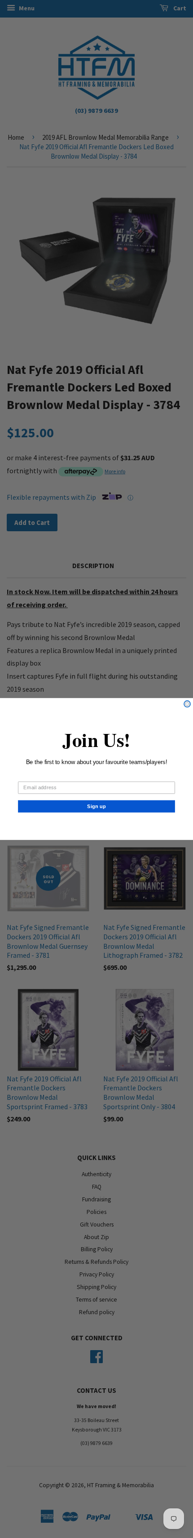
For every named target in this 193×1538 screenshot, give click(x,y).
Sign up (96, 806)
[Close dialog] (187, 704)
